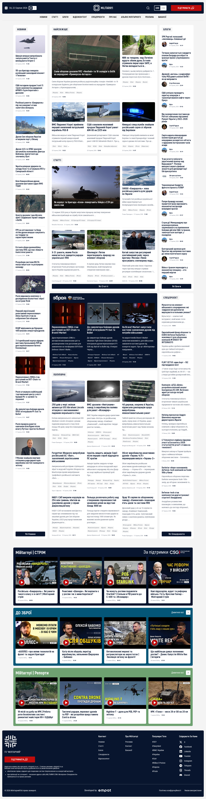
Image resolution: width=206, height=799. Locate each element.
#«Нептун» (91, 432)
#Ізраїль (116, 480)
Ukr (157, 8)
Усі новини (30, 534)
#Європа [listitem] (155, 767)
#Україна (55, 92)
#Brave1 (125, 354)
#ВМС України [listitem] (158, 750)
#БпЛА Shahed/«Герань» (130, 480)
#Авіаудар (91, 480)
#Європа (79, 92)
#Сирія (112, 483)
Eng (163, 8)
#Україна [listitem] (156, 754)
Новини (43, 17)
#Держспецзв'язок (65, 527)
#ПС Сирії (99, 483)
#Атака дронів (127, 525)
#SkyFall (90, 358)
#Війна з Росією (69, 92)
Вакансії (162, 17)
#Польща (102, 531)
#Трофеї (66, 486)
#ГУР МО (125, 483)
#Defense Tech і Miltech (59, 354)
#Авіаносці (56, 435)
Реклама (149, 17)
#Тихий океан (127, 441)
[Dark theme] (34, 8)
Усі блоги (176, 286)
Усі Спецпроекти (177, 534)
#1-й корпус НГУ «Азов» (94, 220)
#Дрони (76, 358)
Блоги (65, 17)
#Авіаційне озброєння (110, 146)
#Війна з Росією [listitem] (158, 763)
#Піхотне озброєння (69, 483)
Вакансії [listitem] (128, 750)
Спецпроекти (98, 17)
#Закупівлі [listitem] (156, 746)
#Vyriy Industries (72, 354)
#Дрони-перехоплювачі (59, 361)
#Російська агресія (107, 276)
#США (95, 146)
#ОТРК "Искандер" (104, 438)
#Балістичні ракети (93, 435)
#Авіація (98, 480)
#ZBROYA (55, 358)
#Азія (65, 146)
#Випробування (57, 483)
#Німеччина (145, 146)
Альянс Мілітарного (131, 17)
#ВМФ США (75, 435)
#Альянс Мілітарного (66, 358)
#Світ (61, 92)
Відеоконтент (80, 17)
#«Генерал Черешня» (94, 354)
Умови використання (193, 790)
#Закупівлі (132, 358)
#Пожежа (133, 528)
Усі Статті (103, 286)
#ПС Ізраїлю (91, 483)
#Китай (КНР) (146, 435)
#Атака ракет (107, 432)
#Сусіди (114, 531)
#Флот (60, 146)
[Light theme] (31, 8)
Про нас (113, 17)
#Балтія (145, 82)
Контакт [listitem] (128, 746)
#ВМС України (105, 435)
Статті (55, 17)
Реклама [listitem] (129, 742)
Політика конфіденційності (170, 790)
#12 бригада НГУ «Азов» (78, 220)
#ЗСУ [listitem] (154, 742)
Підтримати (184, 8)
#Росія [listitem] (155, 771)
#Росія (137, 146)
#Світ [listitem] (154, 759)
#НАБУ (55, 531)
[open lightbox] (37, 572)
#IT (118, 354)
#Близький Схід (65, 435)
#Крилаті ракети (92, 438)
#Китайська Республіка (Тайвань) (133, 438)
